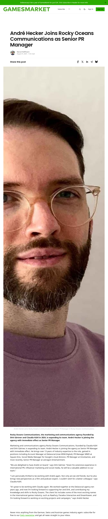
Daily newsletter (27, 515)
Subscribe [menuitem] (61, 9)
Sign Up (100, 9)
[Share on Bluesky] (96, 62)
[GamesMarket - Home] (28, 9)
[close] (105, 2)
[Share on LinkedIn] (87, 61)
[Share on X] (82, 61)
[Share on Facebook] (77, 61)
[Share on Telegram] (91, 61)
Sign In (90, 9)
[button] (69, 9)
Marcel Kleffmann (23, 52)
